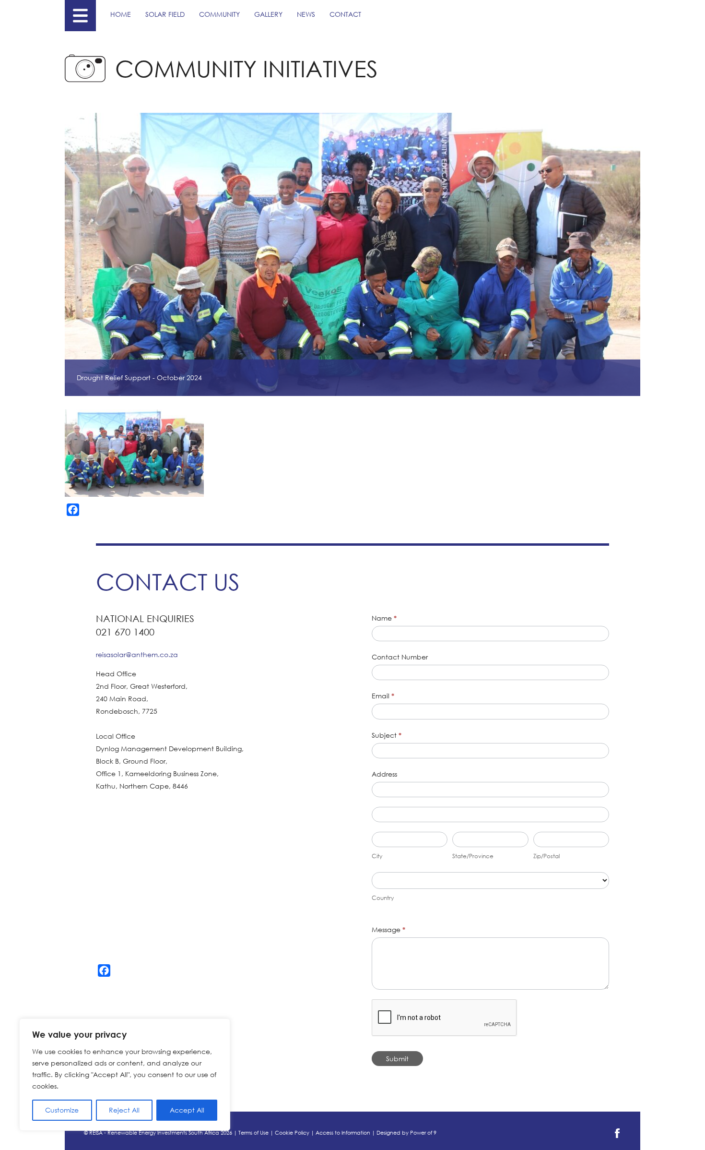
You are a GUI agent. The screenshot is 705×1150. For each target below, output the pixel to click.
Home (120, 14)
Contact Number (400, 656)
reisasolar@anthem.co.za (137, 654)
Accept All (187, 1109)
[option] (134, 451)
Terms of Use (253, 1133)
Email (383, 695)
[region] (124, 1074)
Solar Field (165, 14)
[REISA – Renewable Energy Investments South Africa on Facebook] (617, 1136)
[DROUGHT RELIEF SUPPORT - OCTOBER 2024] (134, 451)
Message (388, 929)
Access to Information (343, 1133)
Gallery (268, 14)
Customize (62, 1109)
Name (384, 618)
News (306, 14)
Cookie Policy (292, 1133)
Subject (386, 735)
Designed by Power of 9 (406, 1133)
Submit (397, 1058)
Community (219, 14)
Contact (345, 14)
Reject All (124, 1109)
